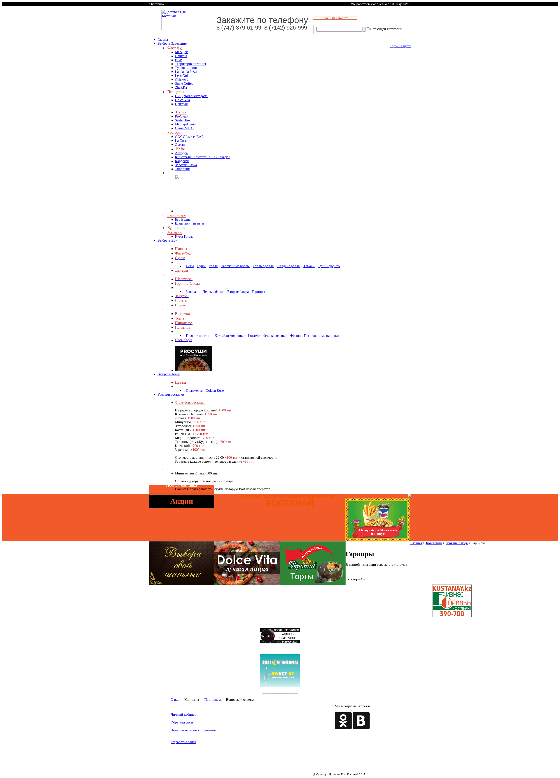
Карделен (182, 161)
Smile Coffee (184, 83)
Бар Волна (183, 219)
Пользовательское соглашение (193, 730)
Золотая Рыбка (186, 165)
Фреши (295, 335)
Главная (163, 39)
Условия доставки (171, 394)
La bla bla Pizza (186, 72)
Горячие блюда (457, 543)
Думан (180, 144)
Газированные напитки (321, 335)
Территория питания (190, 64)
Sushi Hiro (182, 120)
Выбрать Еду (167, 240)
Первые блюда (213, 291)
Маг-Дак (181, 52)
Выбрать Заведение (172, 43)
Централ (181, 104)
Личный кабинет (183, 714)
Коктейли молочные (230, 335)
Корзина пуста (400, 46)
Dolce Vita (182, 100)
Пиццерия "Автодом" (191, 96)
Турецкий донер (187, 68)
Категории (434, 543)
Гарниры (258, 291)
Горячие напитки (199, 335)
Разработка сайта (183, 742)
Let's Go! (181, 75)
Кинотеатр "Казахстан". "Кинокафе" (202, 157)
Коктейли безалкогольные (267, 335)
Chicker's (181, 79)
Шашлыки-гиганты (189, 223)
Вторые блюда (238, 291)
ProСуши (182, 116)
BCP (178, 60)
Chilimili (181, 56)
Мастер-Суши (185, 124)
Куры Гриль (184, 236)
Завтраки (193, 291)
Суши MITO (184, 128)
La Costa (181, 140)
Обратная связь (182, 722)
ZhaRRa (181, 87)
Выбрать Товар (169, 374)
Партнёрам (212, 699)
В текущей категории (386, 29)
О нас (175, 699)
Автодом (181, 153)
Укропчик (182, 169)
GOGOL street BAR (189, 137)
